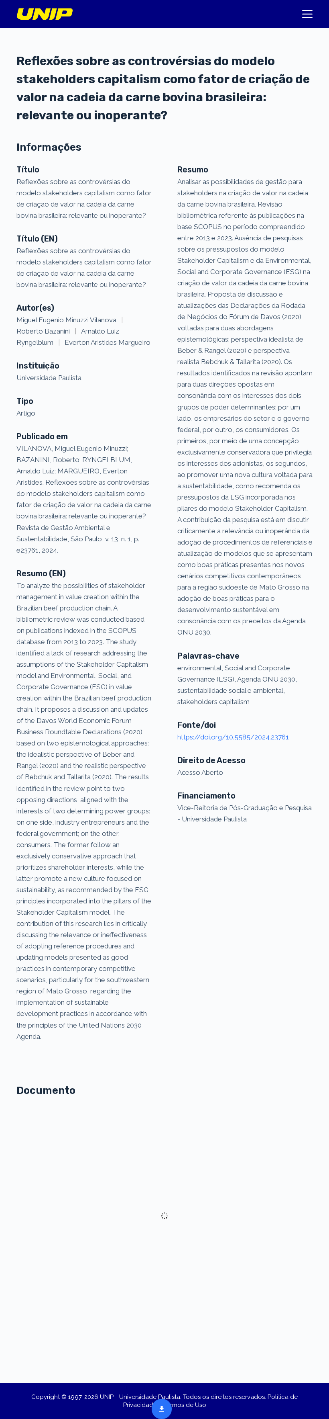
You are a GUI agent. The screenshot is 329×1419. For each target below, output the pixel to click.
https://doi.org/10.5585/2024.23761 (233, 737)
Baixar (159, 1408)
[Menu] (307, 14)
